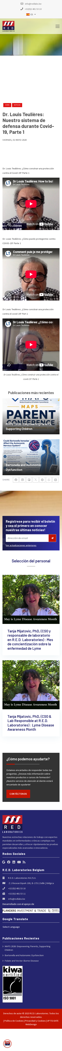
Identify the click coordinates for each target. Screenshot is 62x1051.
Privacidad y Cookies (35, 1020)
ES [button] (31, 14)
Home (7, 105)
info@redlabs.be (16, 898)
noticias (17, 105)
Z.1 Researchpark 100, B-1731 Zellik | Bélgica (31, 883)
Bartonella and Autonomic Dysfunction (24, 955)
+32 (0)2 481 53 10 (16, 888)
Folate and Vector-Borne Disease (22, 960)
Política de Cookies (13, 1020)
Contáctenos (18, 793)
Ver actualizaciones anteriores (21, 545)
